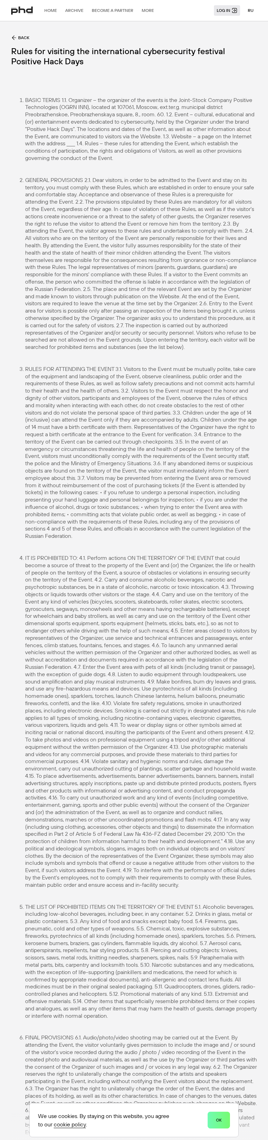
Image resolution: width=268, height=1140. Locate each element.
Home (50, 10)
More (148, 10)
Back (23, 37)
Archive (74, 10)
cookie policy (70, 1124)
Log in (223, 10)
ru (250, 10)
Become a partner (112, 10)
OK (219, 1120)
